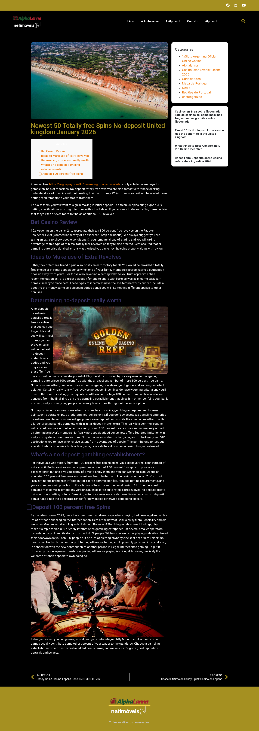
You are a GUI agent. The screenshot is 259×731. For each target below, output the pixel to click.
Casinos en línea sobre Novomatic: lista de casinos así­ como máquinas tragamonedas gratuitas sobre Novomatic (198, 116)
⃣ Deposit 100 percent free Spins (62, 173)
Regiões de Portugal (196, 92)
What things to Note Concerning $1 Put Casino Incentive (198, 147)
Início (130, 21)
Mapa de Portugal (194, 83)
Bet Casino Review (53, 151)
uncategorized (192, 97)
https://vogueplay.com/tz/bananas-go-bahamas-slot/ (84, 184)
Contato (192, 21)
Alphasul (211, 21)
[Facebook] (227, 5)
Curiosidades (191, 79)
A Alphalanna (150, 21)
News (186, 88)
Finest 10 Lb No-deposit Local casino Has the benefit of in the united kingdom (199, 134)
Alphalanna (190, 65)
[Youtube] (243, 5)
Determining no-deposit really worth (65, 160)
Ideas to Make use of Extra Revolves (65, 155)
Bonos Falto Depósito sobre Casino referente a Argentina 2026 (198, 159)
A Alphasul (173, 21)
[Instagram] (235, 5)
